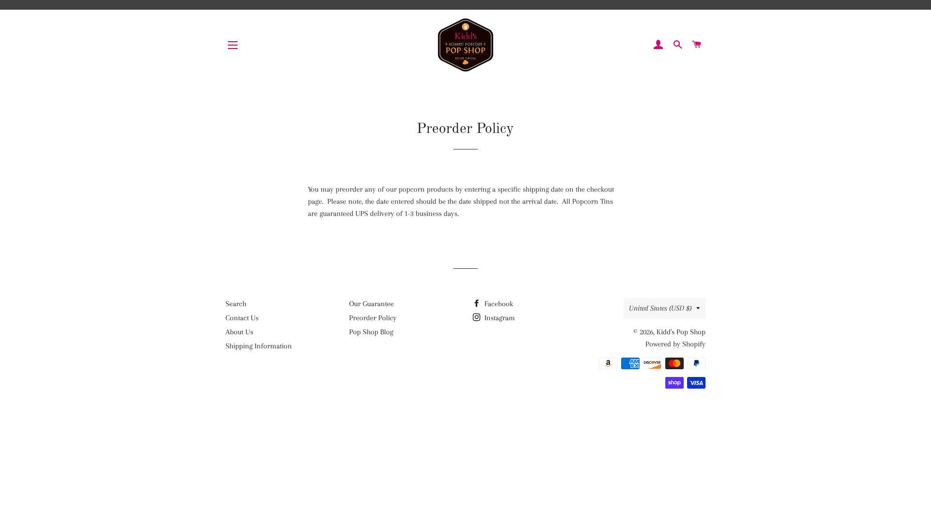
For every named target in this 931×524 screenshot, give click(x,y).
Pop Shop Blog (371, 332)
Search (235, 303)
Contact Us (241, 317)
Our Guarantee (371, 303)
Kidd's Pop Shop (681, 332)
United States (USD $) (660, 308)
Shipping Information (258, 346)
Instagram (498, 317)
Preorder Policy (373, 317)
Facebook (497, 303)
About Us (239, 332)
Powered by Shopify (675, 344)
